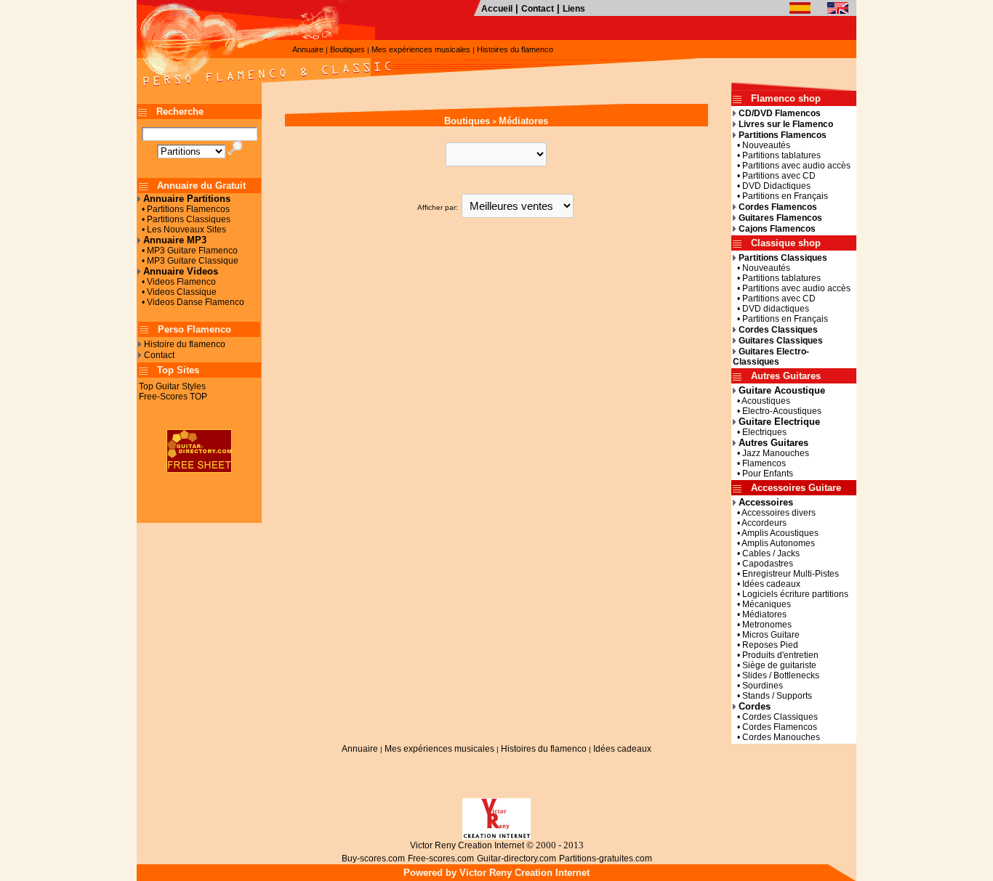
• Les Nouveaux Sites (181, 229)
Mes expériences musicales (420, 49)
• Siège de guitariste (774, 665)
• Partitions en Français (780, 196)
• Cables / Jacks (766, 553)
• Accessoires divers (774, 513)
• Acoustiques (761, 401)
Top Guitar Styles (172, 386)
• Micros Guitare (766, 635)
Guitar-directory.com (516, 858)
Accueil (496, 9)
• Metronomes (762, 625)
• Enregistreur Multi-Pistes (786, 574)
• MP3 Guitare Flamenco (187, 250)
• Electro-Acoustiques (777, 411)
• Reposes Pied (765, 645)
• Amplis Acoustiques (776, 533)
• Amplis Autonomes (774, 543)
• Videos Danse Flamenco (190, 302)
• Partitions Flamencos (183, 209)
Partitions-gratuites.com (605, 858)
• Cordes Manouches (776, 737)
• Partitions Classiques (183, 219)
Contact (537, 9)
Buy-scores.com (373, 858)
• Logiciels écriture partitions (790, 594)
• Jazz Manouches (771, 453)
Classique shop (786, 242)
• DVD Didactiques (772, 186)
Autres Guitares (786, 375)
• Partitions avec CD (774, 176)
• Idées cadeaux (766, 584)
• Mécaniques (762, 604)
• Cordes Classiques (775, 717)
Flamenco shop (786, 98)
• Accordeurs (760, 523)
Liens (574, 9)
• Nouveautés (761, 145)
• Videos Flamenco (176, 282)
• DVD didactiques (771, 309)
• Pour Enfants (763, 473)
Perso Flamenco (194, 329)
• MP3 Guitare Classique (187, 261)
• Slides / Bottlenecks (776, 675)
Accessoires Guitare (796, 487)
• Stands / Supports (772, 696)
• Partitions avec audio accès (792, 166)
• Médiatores (760, 614)
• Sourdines (758, 686)
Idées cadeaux (622, 749)
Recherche (180, 111)
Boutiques (347, 49)
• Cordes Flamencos (775, 727)
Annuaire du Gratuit (201, 185)
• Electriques (760, 432)
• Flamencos (759, 463)
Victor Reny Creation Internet (467, 845)
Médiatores (523, 120)
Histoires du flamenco (515, 49)
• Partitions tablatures (777, 155)
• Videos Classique (177, 292)
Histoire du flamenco (184, 344)
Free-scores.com (441, 858)
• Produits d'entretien (776, 655)
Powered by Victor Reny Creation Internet (496, 872)
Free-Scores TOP (173, 396)
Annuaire (307, 49)
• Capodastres (763, 564)
